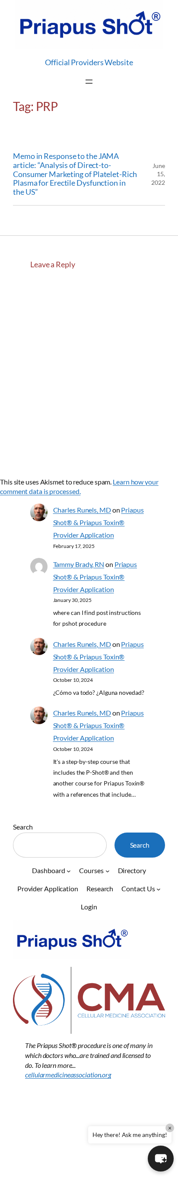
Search (22, 827)
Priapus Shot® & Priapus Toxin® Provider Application (98, 522)
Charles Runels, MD (82, 510)
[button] (161, 1159)
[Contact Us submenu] (158, 889)
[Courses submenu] (107, 871)
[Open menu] (89, 81)
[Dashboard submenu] (69, 871)
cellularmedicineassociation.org (68, 1074)
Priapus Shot (33, 1142)
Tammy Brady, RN (79, 564)
